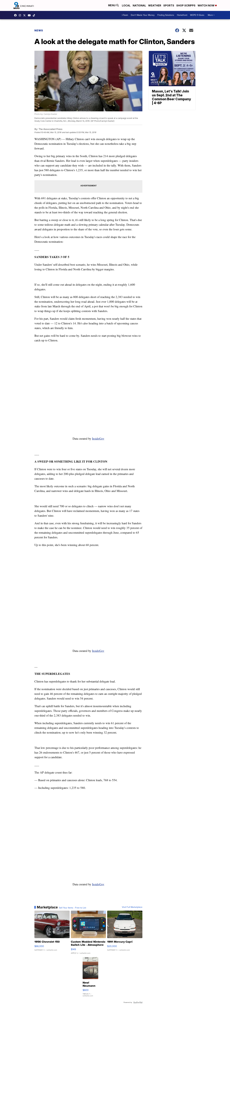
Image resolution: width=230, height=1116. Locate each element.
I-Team (125, 15)
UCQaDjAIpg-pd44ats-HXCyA (30, 15)
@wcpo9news (35, 15)
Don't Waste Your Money (143, 15)
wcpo (25, 15)
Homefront (182, 15)
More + (211, 15)
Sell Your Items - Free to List (72, 908)
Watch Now (206, 5)
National (139, 5)
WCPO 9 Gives (197, 15)
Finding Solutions (165, 15)
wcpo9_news (21, 15)
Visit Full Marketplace (132, 907)
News (38, 30)
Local (126, 5)
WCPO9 (16, 15)
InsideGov (98, 438)
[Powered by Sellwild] (137, 1002)
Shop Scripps (185, 5)
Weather (154, 5)
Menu (112, 5)
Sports (168, 5)
